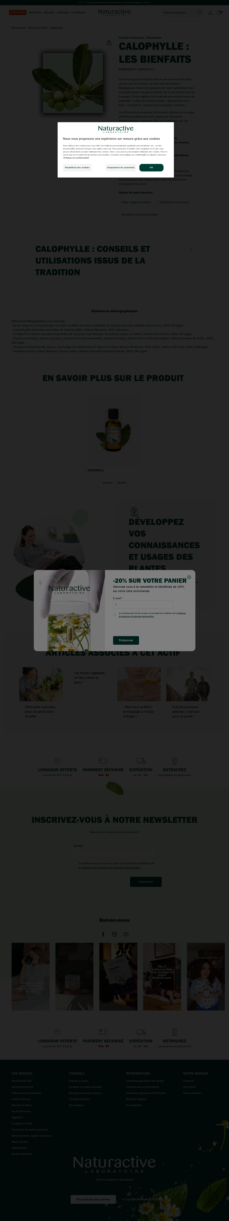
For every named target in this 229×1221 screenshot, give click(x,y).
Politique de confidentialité (76, 158)
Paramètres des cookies (77, 167)
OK (151, 167)
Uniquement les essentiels (121, 167)
